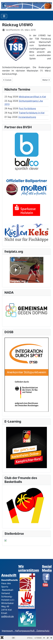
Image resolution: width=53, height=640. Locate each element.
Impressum (8, 630)
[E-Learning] (26, 447)
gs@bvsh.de (7, 616)
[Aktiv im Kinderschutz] (26, 599)
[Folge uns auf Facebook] (46, 576)
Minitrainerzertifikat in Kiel (32, 96)
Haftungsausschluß (25, 630)
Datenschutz (43, 630)
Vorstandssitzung (27, 117)
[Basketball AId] (27, 582)
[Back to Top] (48, 635)
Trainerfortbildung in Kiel (31, 112)
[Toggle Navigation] (4, 16)
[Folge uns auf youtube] (45, 583)
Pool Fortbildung (27, 108)
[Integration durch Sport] (26, 374)
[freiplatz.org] (26, 270)
